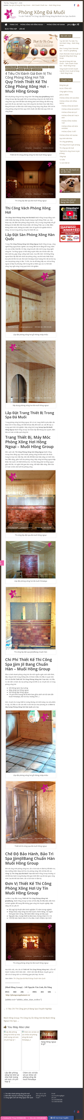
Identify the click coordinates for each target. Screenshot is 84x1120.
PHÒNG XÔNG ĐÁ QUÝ (69, 112)
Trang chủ (14, 24)
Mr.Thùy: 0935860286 (17, 1118)
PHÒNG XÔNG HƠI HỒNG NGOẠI (31, 24)
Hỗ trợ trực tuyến (60, 1118)
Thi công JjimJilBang (66, 142)
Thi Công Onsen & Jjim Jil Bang (70, 145)
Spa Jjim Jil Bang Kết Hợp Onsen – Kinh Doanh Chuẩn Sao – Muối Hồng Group (69, 63)
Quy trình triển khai (66, 138)
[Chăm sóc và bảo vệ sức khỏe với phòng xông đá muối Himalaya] (30, 1032)
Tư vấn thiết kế (37, 70)
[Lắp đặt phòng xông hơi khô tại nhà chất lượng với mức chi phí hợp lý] (12, 1032)
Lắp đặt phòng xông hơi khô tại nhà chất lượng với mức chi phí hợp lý (12, 1077)
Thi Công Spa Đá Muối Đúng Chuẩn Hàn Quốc (29, 978)
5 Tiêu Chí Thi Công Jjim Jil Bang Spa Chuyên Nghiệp (28, 1008)
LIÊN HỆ (22, 29)
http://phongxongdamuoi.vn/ (18, 995)
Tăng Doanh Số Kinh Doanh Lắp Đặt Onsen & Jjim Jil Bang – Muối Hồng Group (69, 71)
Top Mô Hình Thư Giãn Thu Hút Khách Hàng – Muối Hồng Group (69, 43)
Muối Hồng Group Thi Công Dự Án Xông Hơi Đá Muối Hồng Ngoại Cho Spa (29, 1019)
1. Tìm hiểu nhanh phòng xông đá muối (17, 1094)
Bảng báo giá (64, 85)
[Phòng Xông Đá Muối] (10, 10)
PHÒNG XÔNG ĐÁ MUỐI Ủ (70, 109)
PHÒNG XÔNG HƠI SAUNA (56, 24)
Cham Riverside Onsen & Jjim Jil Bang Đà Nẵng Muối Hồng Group (30, 5)
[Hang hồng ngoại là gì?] (48, 1032)
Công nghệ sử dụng (66, 92)
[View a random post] (78, 24)
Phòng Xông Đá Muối (42, 12)
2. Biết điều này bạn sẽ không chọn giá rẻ (17, 1096)
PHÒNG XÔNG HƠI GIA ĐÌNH (69, 98)
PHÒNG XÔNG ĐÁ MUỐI (70, 106)
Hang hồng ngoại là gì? (48, 1043)
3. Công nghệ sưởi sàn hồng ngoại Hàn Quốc (18, 1098)
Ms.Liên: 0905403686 (38, 1118)
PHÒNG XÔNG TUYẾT (69, 131)
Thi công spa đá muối (67, 148)
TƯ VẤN (28, 70)
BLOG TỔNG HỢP (11, 29)
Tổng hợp (21, 70)
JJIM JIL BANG (22, 67)
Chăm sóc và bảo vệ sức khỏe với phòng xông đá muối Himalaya (30, 1076)
